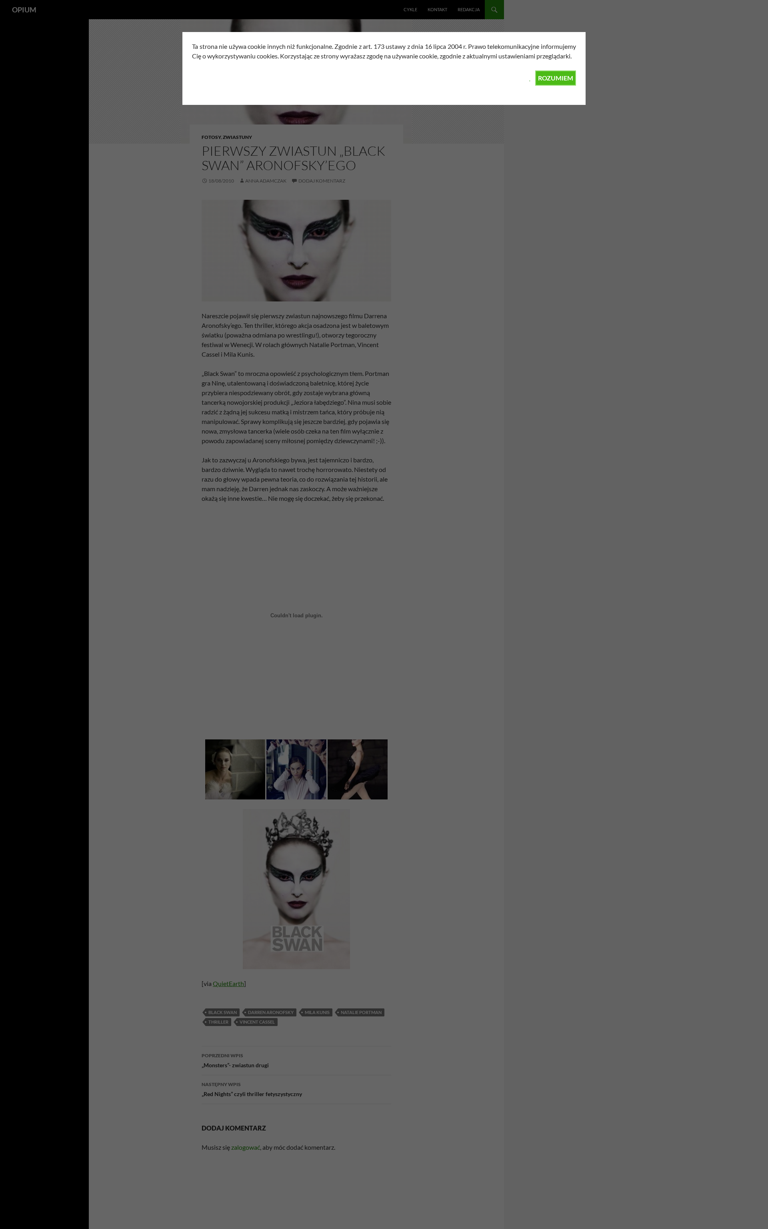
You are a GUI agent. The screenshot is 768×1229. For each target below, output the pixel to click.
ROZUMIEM (555, 78)
